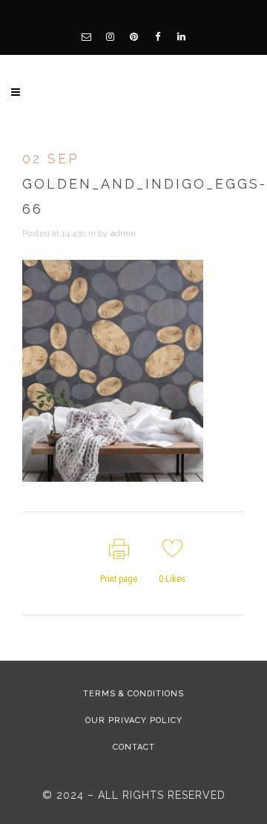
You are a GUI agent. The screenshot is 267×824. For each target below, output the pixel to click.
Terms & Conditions (133, 694)
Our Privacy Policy (133, 720)
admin (123, 233)
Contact (134, 747)
